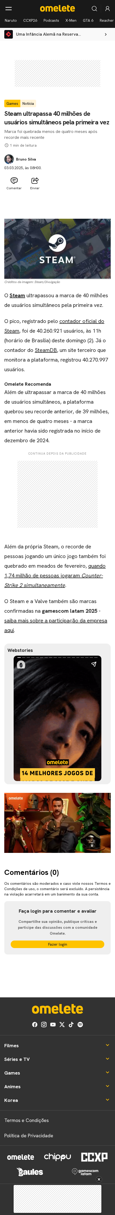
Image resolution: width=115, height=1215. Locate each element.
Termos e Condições (26, 1120)
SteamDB (46, 350)
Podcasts (51, 20)
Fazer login (57, 944)
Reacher (107, 20)
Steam (17, 295)
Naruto (11, 20)
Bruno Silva (26, 159)
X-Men (71, 20)
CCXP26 (30, 20)
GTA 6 (88, 20)
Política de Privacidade (28, 1135)
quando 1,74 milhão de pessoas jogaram (55, 575)
